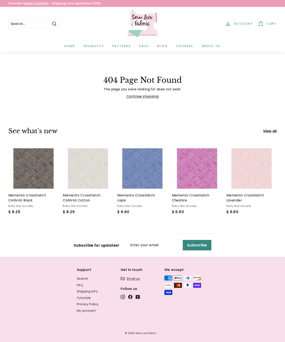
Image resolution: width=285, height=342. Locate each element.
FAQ (80, 285)
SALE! (144, 46)
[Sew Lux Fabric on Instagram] (123, 297)
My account (86, 310)
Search (82, 278)
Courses (184, 46)
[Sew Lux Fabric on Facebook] (130, 297)
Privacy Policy (87, 304)
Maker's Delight (36, 3)
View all (270, 131)
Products (94, 46)
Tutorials (84, 298)
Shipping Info (87, 291)
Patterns (121, 46)
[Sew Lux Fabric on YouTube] (138, 297)
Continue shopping (142, 96)
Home (69, 46)
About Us (211, 46)
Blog (163, 46)
